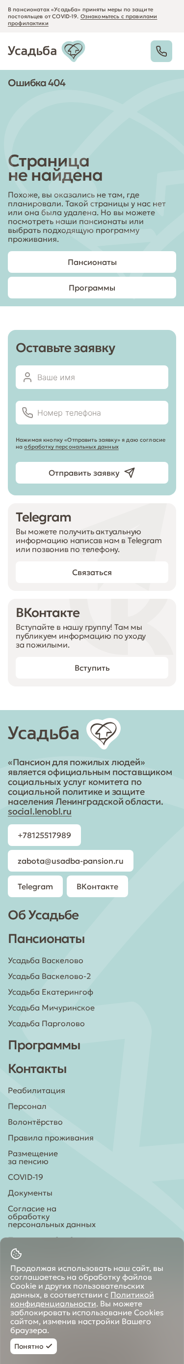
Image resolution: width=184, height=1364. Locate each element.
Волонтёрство (35, 1122)
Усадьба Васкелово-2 (49, 976)
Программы (44, 1045)
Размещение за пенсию (33, 1157)
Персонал (27, 1106)
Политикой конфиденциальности (82, 1299)
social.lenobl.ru (40, 811)
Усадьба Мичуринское (51, 1007)
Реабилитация (36, 1090)
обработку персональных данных (71, 446)
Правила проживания (51, 1137)
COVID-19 (25, 1177)
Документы (30, 1193)
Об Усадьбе (43, 915)
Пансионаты (46, 938)
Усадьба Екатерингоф (50, 992)
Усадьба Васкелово (45, 960)
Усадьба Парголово (46, 1023)
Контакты (37, 1068)
